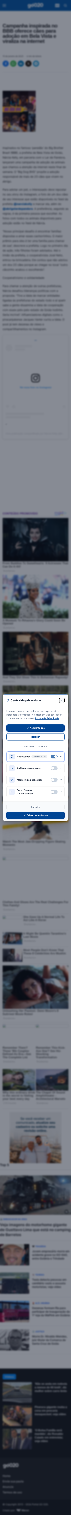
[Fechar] (62, 700)
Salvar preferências (37, 815)
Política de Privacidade (47, 718)
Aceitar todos (37, 727)
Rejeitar (35, 736)
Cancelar (35, 807)
